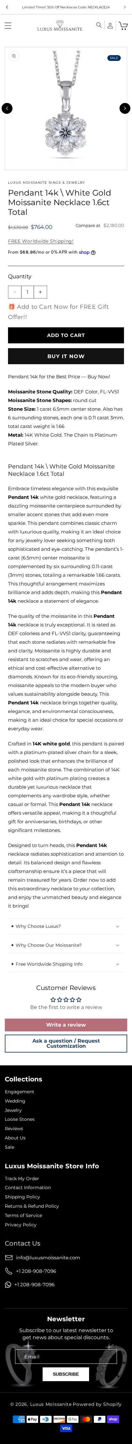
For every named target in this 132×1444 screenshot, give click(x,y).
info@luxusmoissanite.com (48, 1258)
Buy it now (66, 356)
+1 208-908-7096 (36, 1271)
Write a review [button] (66, 1025)
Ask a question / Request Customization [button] (66, 1043)
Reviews (14, 1128)
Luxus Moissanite (51, 1404)
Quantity (19, 276)
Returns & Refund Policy (32, 1206)
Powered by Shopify (97, 1404)
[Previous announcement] (7, 7)
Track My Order (22, 1178)
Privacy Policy (21, 1225)
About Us (15, 1138)
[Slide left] (7, 108)
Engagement (19, 1092)
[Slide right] (125, 108)
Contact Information (28, 1187)
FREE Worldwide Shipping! (41, 241)
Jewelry (13, 1110)
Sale (9, 1147)
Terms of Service (23, 1215)
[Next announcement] (125, 7)
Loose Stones (20, 1119)
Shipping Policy (22, 1197)
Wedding (15, 1101)
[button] (8, 25)
